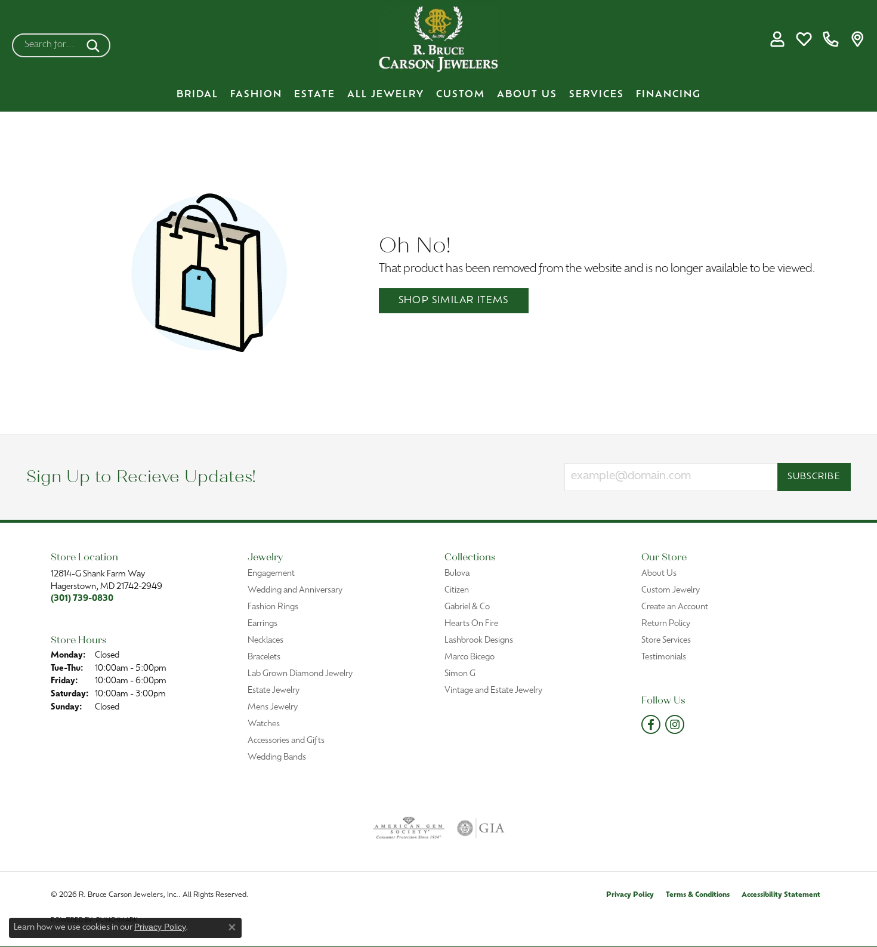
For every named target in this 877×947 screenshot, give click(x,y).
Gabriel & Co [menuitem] (467, 607)
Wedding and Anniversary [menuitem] (295, 590)
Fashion (256, 95)
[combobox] (47, 45)
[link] (830, 39)
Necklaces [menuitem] (265, 640)
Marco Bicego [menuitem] (469, 657)
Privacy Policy (630, 895)
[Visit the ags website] (409, 828)
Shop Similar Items (454, 301)
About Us (527, 95)
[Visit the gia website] (481, 828)
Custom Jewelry (670, 590)
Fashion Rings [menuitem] (273, 607)
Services (596, 95)
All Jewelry (385, 95)
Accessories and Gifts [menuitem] (286, 741)
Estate (314, 95)
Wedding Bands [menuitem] (277, 757)
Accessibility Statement (781, 895)
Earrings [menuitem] (262, 624)
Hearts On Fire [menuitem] (471, 624)
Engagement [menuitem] (271, 574)
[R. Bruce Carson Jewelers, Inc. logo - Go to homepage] (438, 39)
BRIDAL (197, 95)
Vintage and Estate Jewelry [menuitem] (493, 691)
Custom (460, 95)
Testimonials (663, 657)
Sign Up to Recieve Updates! (141, 477)
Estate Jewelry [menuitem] (273, 691)
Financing (668, 95)
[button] (777, 39)
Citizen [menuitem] (456, 590)
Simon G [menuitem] (459, 674)
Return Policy (665, 624)
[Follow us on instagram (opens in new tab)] (674, 724)
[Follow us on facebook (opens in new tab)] (650, 724)
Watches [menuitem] (264, 724)
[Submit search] (95, 45)
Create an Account (674, 607)
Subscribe (814, 477)
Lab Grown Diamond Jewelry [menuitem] (300, 674)
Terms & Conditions (698, 895)
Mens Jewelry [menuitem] (273, 707)
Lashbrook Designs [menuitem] (478, 640)
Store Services (666, 640)
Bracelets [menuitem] (264, 657)
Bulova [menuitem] (457, 574)
